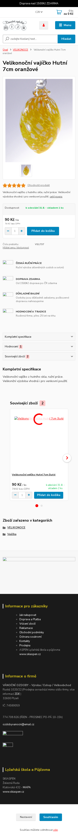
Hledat (66, 39)
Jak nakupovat (27, 615)
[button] (36, 505)
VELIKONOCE (20, 49)
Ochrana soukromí (30, 637)
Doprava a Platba (30, 619)
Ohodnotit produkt (38, 185)
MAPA (27, 787)
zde (55, 830)
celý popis (56, 196)
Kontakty (24, 641)
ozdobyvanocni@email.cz (18, 724)
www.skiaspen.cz (30, 654)
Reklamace (26, 628)
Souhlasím (50, 817)
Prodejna (24, 645)
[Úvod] (18, 25)
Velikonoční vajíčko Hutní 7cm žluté (34, 474)
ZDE (17, 694)
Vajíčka (11, 534)
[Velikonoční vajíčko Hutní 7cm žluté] (39, 441)
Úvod (5, 49)
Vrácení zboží (27, 624)
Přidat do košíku (43, 231)
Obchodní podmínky (31, 632)
